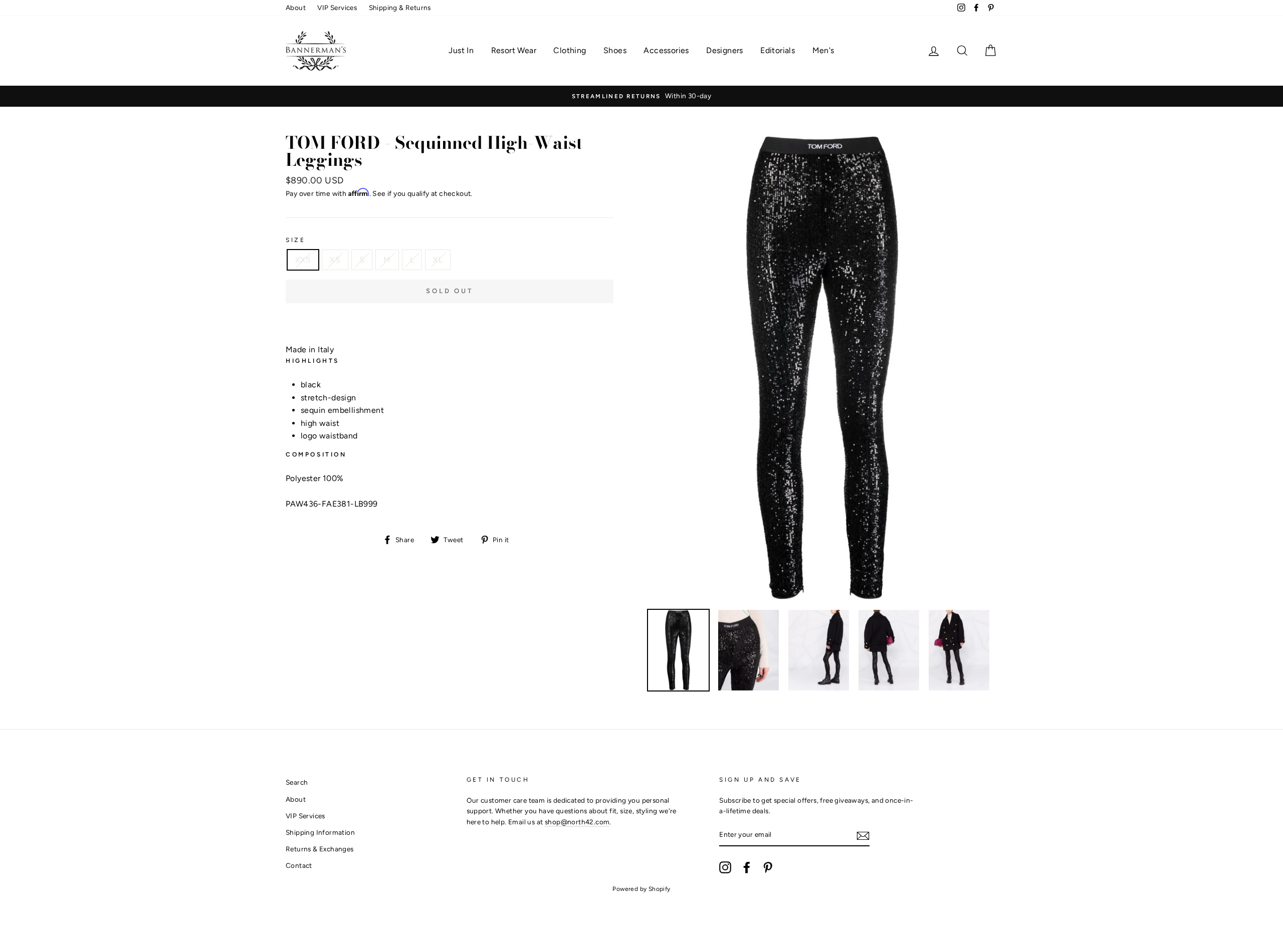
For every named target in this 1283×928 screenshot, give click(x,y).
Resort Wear (513, 50)
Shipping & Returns (400, 8)
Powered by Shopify (641, 888)
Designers (724, 50)
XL (438, 260)
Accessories (666, 50)
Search (297, 782)
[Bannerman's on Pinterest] (768, 867)
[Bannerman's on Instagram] (725, 867)
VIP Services (337, 8)
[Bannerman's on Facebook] (747, 867)
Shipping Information (320, 832)
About (296, 8)
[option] (641, 96)
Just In (461, 50)
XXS (303, 260)
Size (295, 240)
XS (335, 260)
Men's (823, 50)
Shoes (614, 50)
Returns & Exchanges (320, 849)
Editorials (777, 50)
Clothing (569, 50)
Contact (299, 865)
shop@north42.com (577, 822)
